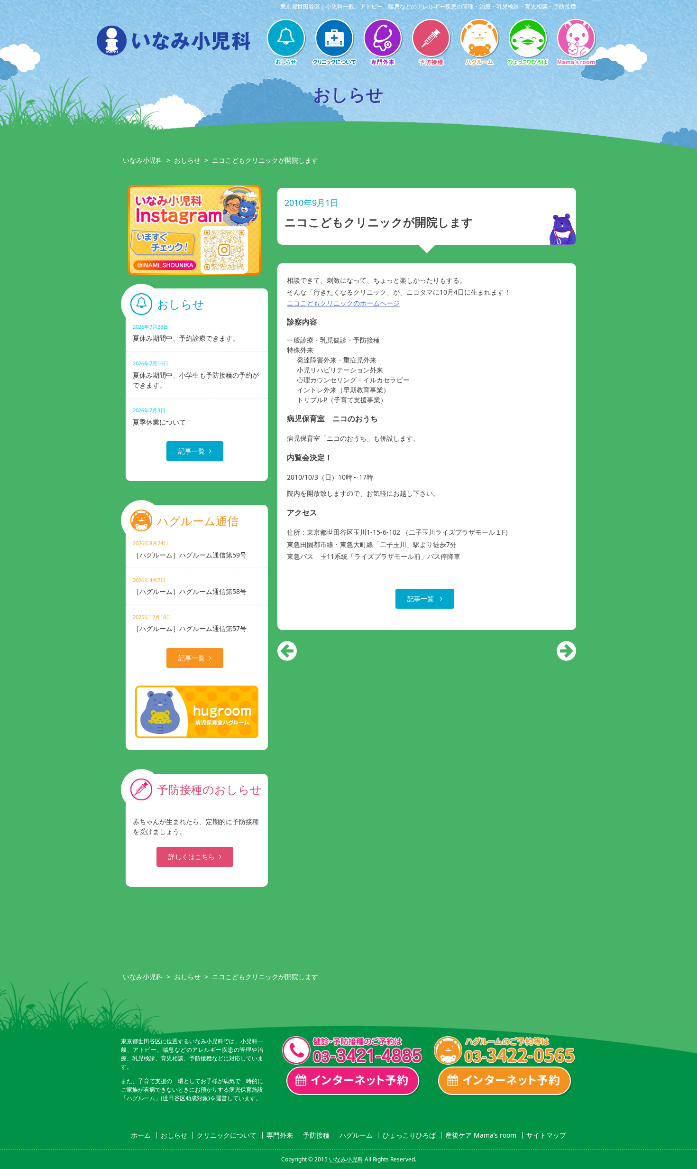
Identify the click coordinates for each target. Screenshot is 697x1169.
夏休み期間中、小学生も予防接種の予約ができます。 (196, 374)
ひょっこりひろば (528, 43)
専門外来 (382, 43)
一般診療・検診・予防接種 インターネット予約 (353, 1081)
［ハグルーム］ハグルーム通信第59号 (190, 549)
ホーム (141, 1135)
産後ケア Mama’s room (576, 43)
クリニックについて (334, 43)
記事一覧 (421, 598)
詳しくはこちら (191, 856)
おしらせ (286, 43)
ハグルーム (479, 43)
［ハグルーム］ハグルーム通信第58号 (190, 586)
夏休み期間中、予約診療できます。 (186, 333)
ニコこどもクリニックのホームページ (343, 302)
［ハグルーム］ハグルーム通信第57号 (190, 623)
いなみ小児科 (143, 160)
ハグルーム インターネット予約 (505, 1081)
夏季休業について (159, 416)
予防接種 (431, 43)
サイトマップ (546, 1135)
